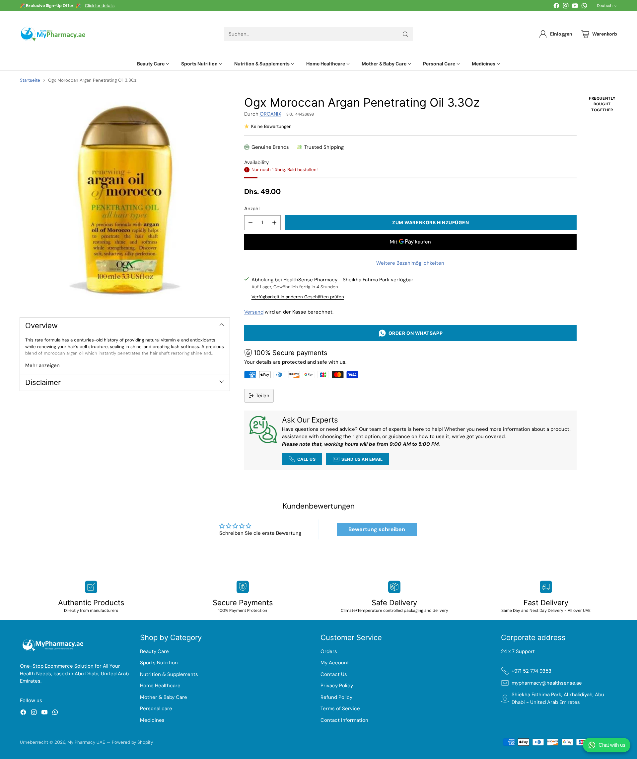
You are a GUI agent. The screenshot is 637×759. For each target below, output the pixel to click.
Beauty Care (154, 651)
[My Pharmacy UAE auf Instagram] (565, 6)
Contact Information (344, 720)
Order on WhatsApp (414, 333)
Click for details (99, 6)
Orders (328, 651)
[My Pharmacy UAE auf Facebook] (556, 6)
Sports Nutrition (159, 662)
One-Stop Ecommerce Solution (57, 666)
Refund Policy (336, 697)
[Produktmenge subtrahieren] (250, 223)
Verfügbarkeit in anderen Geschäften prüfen (297, 297)
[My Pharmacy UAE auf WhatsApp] (584, 6)
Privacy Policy (336, 685)
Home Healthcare (160, 685)
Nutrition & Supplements (169, 674)
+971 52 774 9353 (531, 671)
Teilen (262, 395)
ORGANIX (270, 114)
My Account (334, 662)
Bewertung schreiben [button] (376, 529)
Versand (253, 312)
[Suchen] (405, 34)
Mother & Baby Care (163, 697)
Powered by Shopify (132, 742)
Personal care (156, 708)
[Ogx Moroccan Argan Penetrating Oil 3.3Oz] (125, 201)
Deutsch (604, 5)
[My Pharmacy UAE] (53, 34)
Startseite (30, 80)
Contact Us (333, 674)
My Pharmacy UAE (86, 742)
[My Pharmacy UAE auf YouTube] (575, 6)
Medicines (152, 720)
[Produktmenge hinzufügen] (274, 223)
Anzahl (251, 208)
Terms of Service (340, 708)
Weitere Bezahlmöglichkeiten (410, 263)
